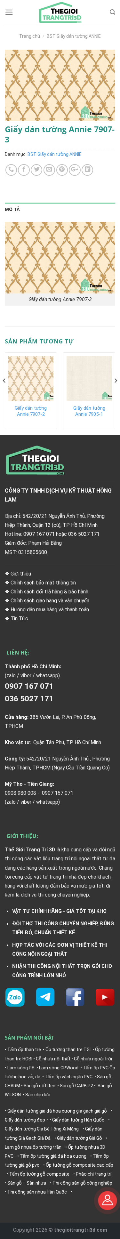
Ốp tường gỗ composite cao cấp (79, 1165)
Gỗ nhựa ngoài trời (93, 1058)
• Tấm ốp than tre (23, 1049)
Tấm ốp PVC (95, 1067)
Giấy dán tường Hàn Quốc (78, 1119)
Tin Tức (20, 618)
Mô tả (12, 209)
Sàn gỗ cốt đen (39, 1085)
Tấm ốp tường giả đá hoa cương (53, 1156)
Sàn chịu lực (37, 1094)
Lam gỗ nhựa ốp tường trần (33, 1147)
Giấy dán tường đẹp (25, 1119)
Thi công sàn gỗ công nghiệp (82, 1183)
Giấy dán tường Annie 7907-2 (31, 411)
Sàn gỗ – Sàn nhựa (26, 1183)
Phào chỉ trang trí (93, 1174)
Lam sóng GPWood (58, 1067)
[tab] (60, 209)
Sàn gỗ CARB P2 (76, 1085)
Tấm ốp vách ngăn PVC (68, 1076)
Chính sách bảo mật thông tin (43, 583)
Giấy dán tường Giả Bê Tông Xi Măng (42, 1128)
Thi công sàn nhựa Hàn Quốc (37, 1192)
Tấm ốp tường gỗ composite (39, 1174)
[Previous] (4, 393)
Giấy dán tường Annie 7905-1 (89, 411)
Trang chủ (29, 36)
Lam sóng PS (21, 1067)
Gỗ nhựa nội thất (53, 1058)
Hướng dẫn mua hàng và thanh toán (50, 610)
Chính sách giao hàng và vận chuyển (50, 601)
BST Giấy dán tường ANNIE (74, 36)
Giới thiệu (21, 574)
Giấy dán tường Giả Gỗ (79, 1138)
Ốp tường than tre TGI (68, 1049)
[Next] (115, 393)
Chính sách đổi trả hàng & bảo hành (49, 592)
